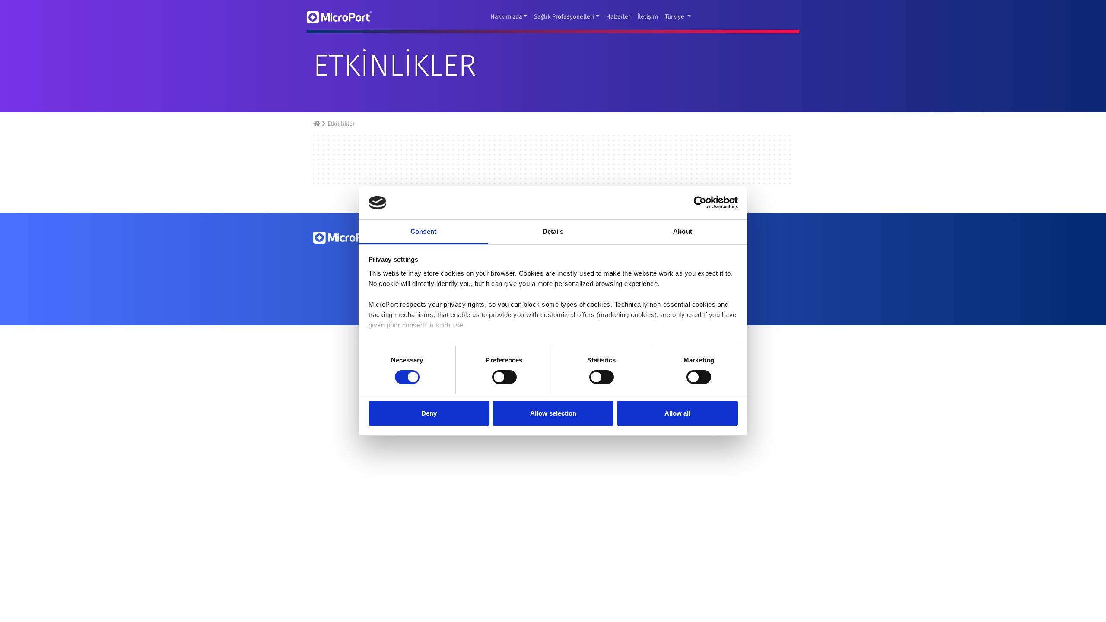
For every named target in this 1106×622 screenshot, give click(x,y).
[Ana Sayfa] (317, 123)
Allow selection (553, 413)
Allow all (677, 413)
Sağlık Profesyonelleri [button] (564, 16)
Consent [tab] (423, 231)
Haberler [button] (618, 16)
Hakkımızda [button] (506, 16)
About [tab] (682, 231)
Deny (429, 413)
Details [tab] (553, 231)
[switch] (504, 377)
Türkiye (675, 16)
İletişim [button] (647, 16)
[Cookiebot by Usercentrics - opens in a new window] (700, 202)
